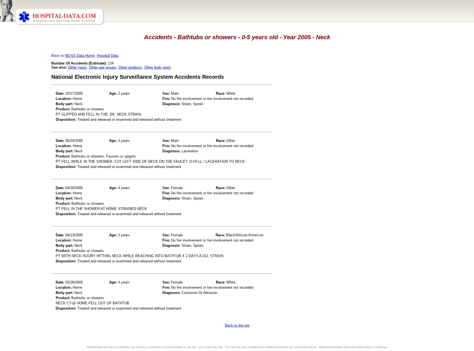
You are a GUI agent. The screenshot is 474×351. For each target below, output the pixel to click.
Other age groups (102, 67)
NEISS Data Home (80, 56)
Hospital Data (107, 56)
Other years (77, 67)
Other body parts (157, 67)
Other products (130, 67)
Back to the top (237, 325)
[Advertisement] (28, 154)
